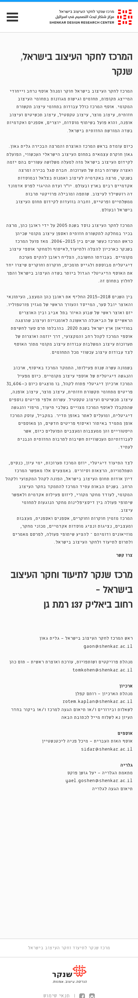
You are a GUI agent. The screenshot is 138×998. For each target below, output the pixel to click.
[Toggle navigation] (9, 17)
